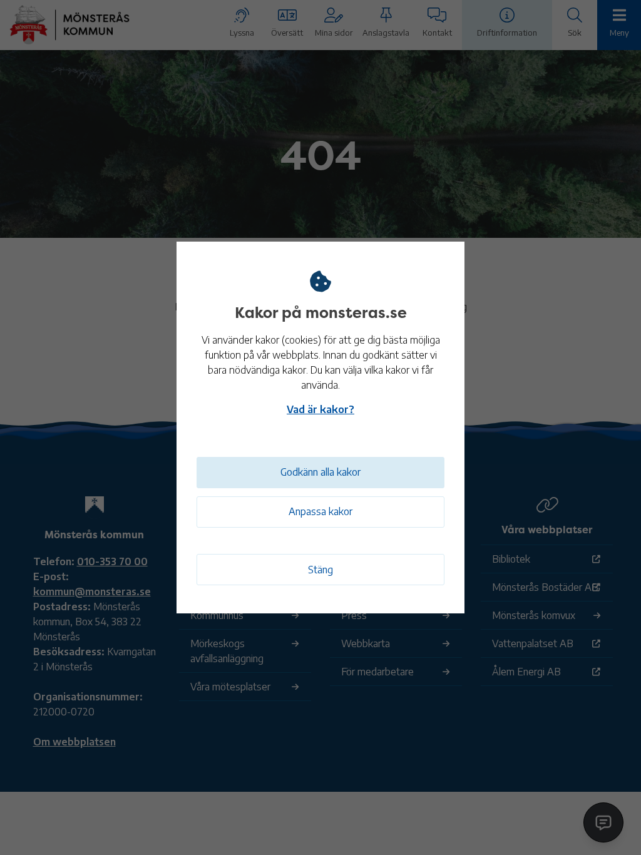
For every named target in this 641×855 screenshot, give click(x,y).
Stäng (320, 569)
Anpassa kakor (320, 511)
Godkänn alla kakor (320, 472)
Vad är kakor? (320, 409)
